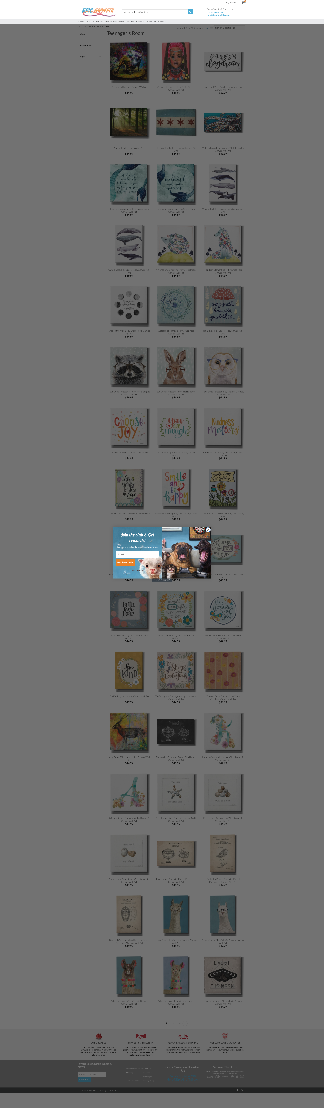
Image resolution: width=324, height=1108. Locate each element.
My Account (231, 2)
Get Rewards (125, 562)
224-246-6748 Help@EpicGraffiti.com (218, 13)
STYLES (97, 21)
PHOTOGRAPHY (113, 21)
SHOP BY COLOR (156, 21)
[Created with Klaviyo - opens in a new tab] (162, 580)
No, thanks (137, 570)
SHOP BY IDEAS (135, 21)
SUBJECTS (83, 21)
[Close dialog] (208, 530)
